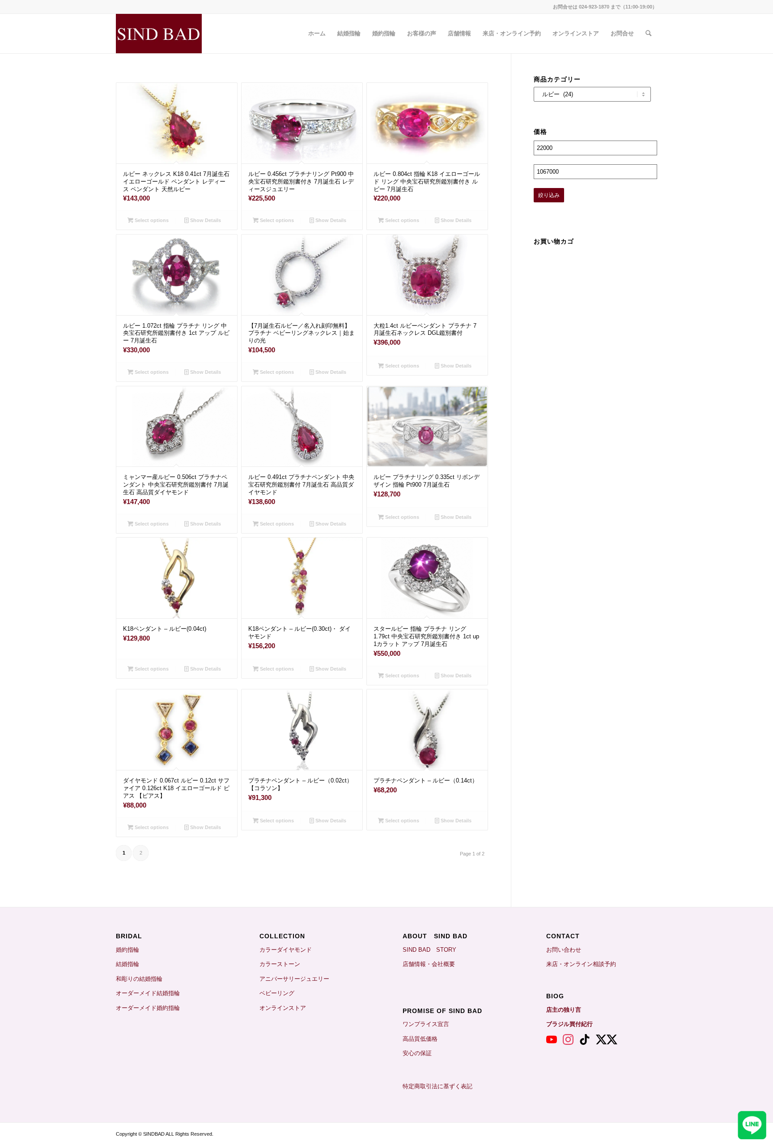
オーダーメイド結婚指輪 (148, 993)
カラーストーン (279, 964)
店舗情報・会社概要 (429, 964)
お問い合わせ (563, 949)
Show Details (205, 220)
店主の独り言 (563, 1009)
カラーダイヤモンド (285, 949)
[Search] (648, 33)
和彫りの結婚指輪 (139, 978)
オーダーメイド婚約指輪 (148, 1008)
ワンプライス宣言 (426, 1024)
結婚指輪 (130, 964)
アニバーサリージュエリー (294, 978)
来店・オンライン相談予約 (581, 964)
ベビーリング (276, 993)
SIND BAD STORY (429, 949)
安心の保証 (417, 1053)
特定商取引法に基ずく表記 (437, 1086)
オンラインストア (282, 1008)
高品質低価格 (420, 1038)
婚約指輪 (127, 949)
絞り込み (549, 195)
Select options (151, 220)
